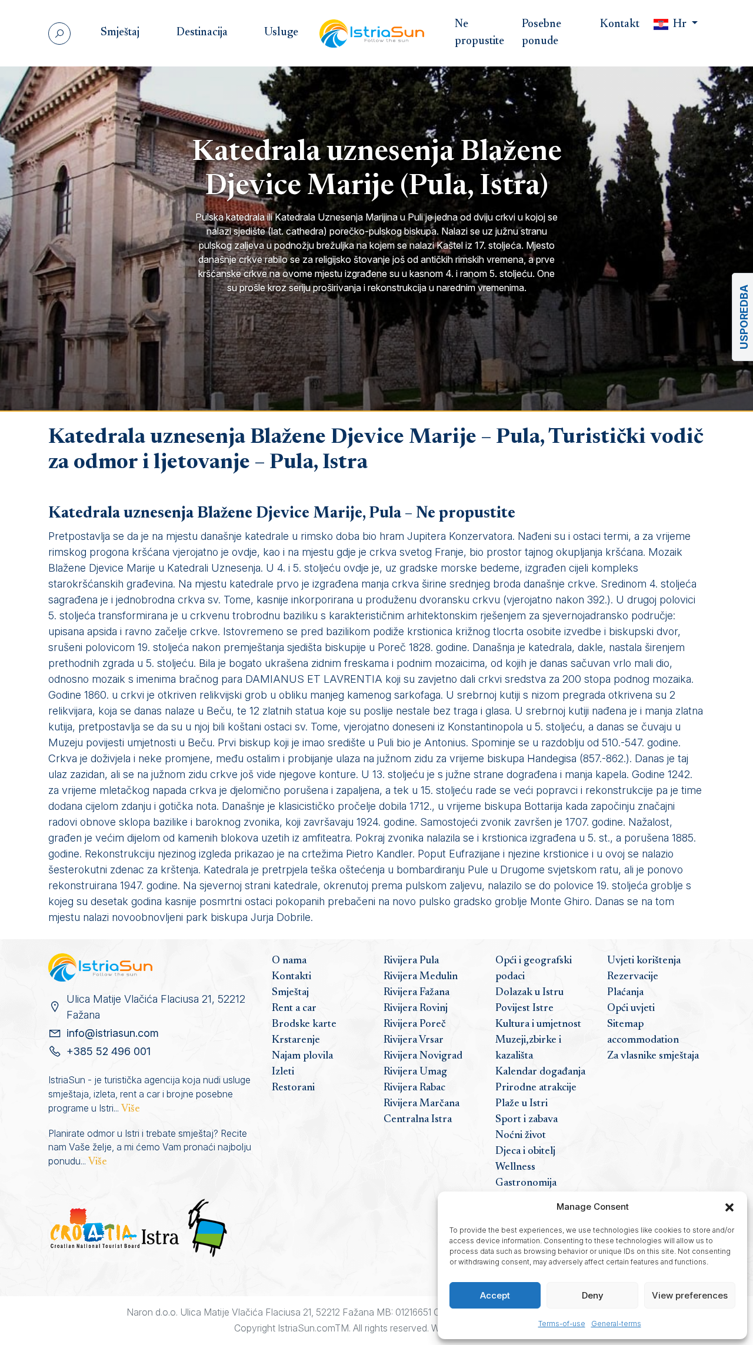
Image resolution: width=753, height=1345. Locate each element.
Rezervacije (632, 977)
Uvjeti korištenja (644, 961)
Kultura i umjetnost (538, 1024)
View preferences (690, 1295)
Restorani (293, 1088)
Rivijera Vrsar (414, 1040)
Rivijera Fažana (416, 992)
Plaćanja (625, 992)
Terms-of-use (561, 1323)
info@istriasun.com (112, 1033)
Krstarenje (296, 1040)
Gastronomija (526, 1183)
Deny (593, 1295)
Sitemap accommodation (643, 1032)
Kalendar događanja (540, 1072)
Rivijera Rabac (414, 1088)
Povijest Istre (524, 1008)
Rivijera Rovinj (416, 1008)
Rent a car (294, 1008)
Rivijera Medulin (421, 977)
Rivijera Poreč (415, 1024)
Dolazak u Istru (529, 992)
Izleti (283, 1072)
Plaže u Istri (521, 1104)
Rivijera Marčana (421, 1104)
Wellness (515, 1167)
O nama (289, 961)
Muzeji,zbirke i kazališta (528, 1048)
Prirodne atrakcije (536, 1088)
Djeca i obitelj (525, 1151)
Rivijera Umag (415, 1072)
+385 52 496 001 (108, 1051)
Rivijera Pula (411, 961)
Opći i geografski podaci (533, 969)
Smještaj (290, 992)
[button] (729, 1207)
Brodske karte (304, 1024)
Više (130, 1109)
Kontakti (291, 977)
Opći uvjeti (631, 1008)
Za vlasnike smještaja (653, 1056)
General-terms (616, 1323)
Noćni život (520, 1135)
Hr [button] (680, 24)
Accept (495, 1295)
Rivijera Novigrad (423, 1056)
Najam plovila (302, 1056)
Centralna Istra (418, 1119)
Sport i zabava (526, 1119)
